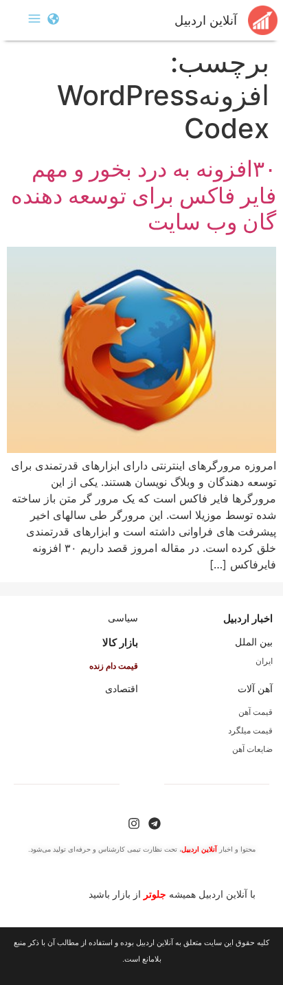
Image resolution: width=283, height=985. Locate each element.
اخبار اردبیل (248, 618)
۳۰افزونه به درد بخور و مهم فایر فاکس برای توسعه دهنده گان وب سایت (143, 195)
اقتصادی (121, 688)
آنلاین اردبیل (205, 20)
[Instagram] (134, 823)
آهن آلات (255, 688)
